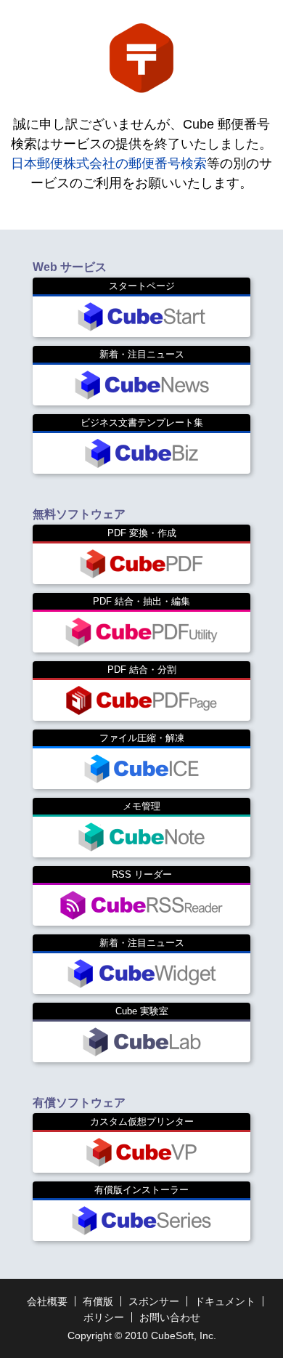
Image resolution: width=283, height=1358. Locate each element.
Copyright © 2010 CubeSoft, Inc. (141, 1335)
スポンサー (153, 1301)
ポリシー (103, 1317)
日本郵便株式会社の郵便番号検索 (109, 163)
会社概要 (47, 1301)
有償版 (98, 1301)
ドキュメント (224, 1301)
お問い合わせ (169, 1317)
